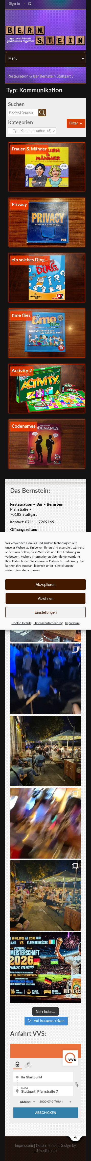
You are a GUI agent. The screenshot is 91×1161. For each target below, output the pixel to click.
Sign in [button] (14, 4)
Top (75, 1140)
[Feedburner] (45, 17)
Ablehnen (45, 598)
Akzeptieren (45, 584)
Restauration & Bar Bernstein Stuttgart (39, 76)
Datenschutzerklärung (63, 561)
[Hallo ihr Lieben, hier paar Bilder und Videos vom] (45, 678)
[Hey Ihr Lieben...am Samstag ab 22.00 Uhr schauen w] (45, 967)
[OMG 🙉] (45, 823)
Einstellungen (46, 612)
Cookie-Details (21, 623)
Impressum (72, 623)
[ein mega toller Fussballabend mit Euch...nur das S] (45, 895)
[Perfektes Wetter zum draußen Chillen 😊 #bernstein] (45, 751)
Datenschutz (46, 1146)
